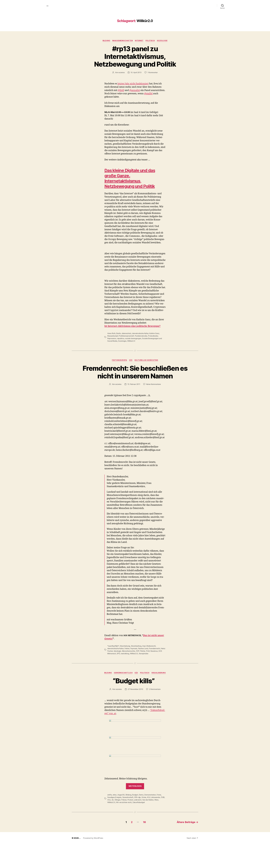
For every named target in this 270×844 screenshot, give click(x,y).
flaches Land (143, 648)
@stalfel (148, 93)
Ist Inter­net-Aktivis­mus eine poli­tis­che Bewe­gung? (132, 326)
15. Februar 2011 (133, 384)
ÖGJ (109, 800)
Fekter (127, 648)
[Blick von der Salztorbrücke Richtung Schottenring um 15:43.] (135, 764)
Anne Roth (111, 333)
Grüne (144, 797)
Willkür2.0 (131, 341)
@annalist (134, 90)
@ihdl (121, 90)
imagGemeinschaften (122, 41)
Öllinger (118, 800)
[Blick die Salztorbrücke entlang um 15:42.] (135, 743)
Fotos (159, 795)
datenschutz (126, 333)
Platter (142, 651)
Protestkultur (153, 336)
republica (120, 338)
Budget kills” (135, 681)
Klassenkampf (112, 336)
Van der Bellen (147, 800)
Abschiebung (125, 646)
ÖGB (163, 797)
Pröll (148, 651)
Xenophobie (143, 653)
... (47, 5)
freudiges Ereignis (114, 797)
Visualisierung (158, 673)
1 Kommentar (153, 72)
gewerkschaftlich (123, 673)
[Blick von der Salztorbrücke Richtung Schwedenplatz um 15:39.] (135, 725)
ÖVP (137, 651)
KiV (148, 797)
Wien (156, 800)
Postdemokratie (141, 336)
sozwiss (121, 72)
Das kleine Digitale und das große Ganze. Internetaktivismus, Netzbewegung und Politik (129, 178)
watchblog (125, 653)
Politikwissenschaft (126, 336)
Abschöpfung (136, 646)
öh (113, 800)
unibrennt (137, 800)
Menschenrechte (128, 651)
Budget (135, 795)
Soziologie (162, 41)
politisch (150, 41)
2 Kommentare (155, 689)
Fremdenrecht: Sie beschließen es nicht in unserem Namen (135, 372)
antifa (109, 795)
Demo (141, 795)
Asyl (144, 646)
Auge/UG (121, 795)
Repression (111, 338)
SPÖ (118, 653)
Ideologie (117, 651)
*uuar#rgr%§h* (113, 646)
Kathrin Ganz (154, 333)
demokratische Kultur (140, 333)
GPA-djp (137, 797)
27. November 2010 (135, 689)
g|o (130, 360)
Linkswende (155, 797)
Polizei (124, 800)
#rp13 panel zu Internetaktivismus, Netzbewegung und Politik (135, 56)
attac (115, 795)
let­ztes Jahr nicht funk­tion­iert (133, 83)
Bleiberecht (151, 646)
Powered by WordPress (93, 838)
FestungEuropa (119, 360)
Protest (130, 800)
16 (144, 822)
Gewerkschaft (127, 797)
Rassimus (154, 651)
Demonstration (150, 795)
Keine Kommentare (153, 384)
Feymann (133, 648)
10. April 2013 (136, 72)
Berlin (118, 333)
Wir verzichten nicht (124, 802)
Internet (139, 41)
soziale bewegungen (133, 338)
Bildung (106, 41)
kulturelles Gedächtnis (146, 360)
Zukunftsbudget (138, 802)
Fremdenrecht (154, 648)
